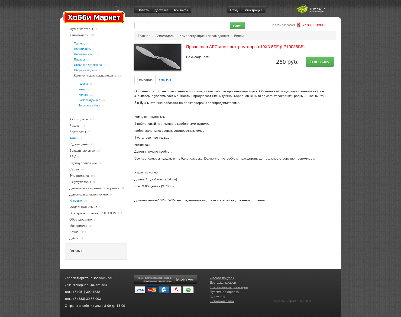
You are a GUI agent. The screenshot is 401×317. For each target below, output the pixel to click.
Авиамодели (78, 34)
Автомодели (78, 119)
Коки (82, 89)
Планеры (80, 59)
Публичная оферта (224, 291)
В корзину (319, 61)
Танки (74, 137)
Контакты (181, 9)
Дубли (73, 238)
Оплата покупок (222, 277)
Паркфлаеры (82, 49)
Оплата (143, 9)
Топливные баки (89, 105)
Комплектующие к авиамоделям (95, 75)
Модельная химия (83, 206)
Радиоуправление (83, 162)
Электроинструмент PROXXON (92, 213)
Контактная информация (229, 287)
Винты (83, 84)
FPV (72, 156)
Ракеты (74, 125)
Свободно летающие (88, 65)
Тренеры (80, 43)
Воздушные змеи (82, 150)
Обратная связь (222, 300)
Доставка (161, 9)
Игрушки (75, 200)
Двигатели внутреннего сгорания (94, 188)
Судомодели (79, 144)
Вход (234, 9)
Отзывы (165, 79)
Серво (74, 169)
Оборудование (80, 219)
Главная (144, 35)
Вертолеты (77, 131)
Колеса (83, 94)
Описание (145, 79)
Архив (73, 231)
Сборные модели (85, 70)
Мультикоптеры (81, 28)
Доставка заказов (223, 282)
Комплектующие (89, 100)
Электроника (79, 175)
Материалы (78, 225)
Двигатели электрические (88, 194)
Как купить (218, 296)
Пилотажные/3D (85, 54)
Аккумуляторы (80, 181)
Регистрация (252, 9)
